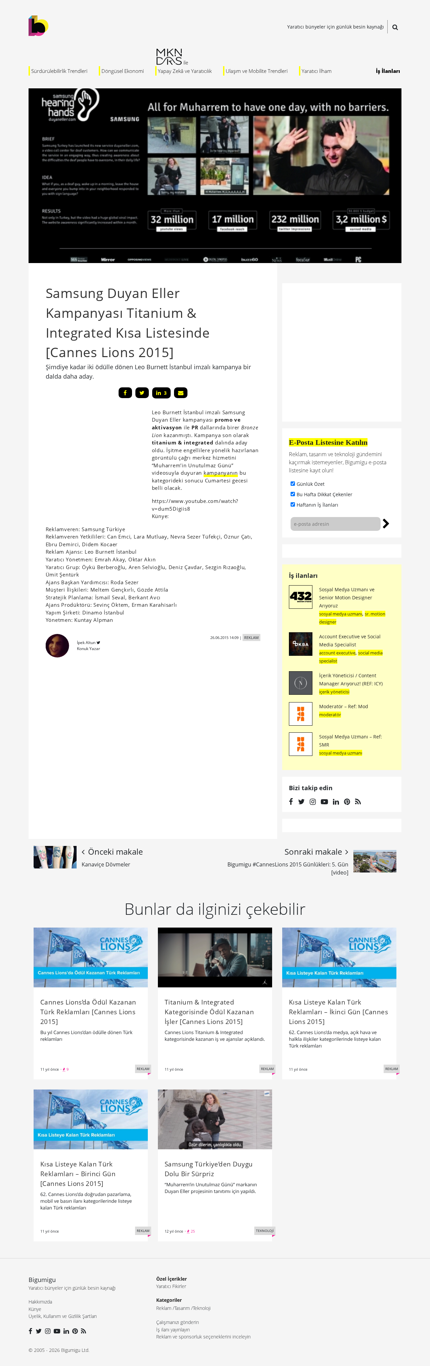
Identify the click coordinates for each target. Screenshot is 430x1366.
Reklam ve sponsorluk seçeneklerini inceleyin (203, 1336)
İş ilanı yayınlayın (173, 1329)
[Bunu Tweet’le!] (142, 392)
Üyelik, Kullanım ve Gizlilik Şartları (63, 1316)
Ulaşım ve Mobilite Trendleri (257, 71)
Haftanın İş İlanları (317, 505)
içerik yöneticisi (334, 692)
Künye (35, 1309)
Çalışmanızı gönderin (177, 1322)
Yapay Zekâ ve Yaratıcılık (185, 71)
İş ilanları (303, 575)
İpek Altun (86, 642)
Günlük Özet (311, 484)
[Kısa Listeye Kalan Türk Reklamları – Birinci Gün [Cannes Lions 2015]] (91, 1118)
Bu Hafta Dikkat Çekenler (324, 494)
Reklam (163, 1308)
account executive (337, 653)
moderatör (330, 715)
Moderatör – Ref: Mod (343, 706)
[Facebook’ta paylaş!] (125, 392)
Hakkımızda (40, 1301)
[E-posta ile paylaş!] (180, 392)
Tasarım (182, 1308)
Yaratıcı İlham (317, 71)
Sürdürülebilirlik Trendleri (59, 71)
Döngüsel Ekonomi (122, 71)
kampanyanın (221, 472)
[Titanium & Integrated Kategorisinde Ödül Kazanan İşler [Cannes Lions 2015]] (215, 957)
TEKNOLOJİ (265, 1230)
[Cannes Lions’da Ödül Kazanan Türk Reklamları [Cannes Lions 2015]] (91, 957)
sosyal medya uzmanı (340, 614)
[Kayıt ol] (386, 522)
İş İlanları (388, 71)
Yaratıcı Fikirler (171, 1286)
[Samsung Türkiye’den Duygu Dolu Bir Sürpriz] (215, 1118)
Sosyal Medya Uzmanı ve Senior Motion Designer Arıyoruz (347, 597)
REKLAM (251, 637)
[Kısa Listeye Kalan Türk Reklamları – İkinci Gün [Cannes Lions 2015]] (339, 957)
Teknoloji (202, 1308)
